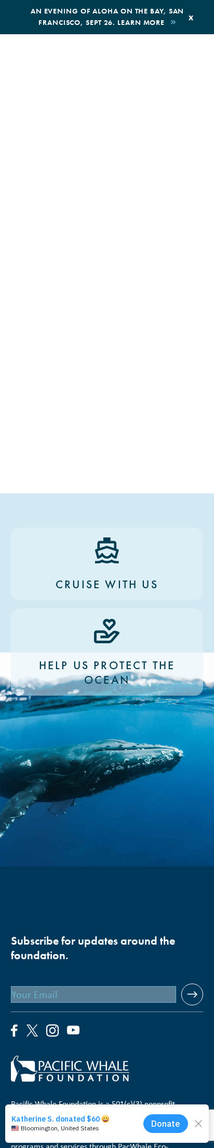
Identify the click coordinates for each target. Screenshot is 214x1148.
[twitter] (32, 1031)
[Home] (107, 1069)
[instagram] (52, 1031)
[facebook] (14, 1031)
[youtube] (73, 1031)
